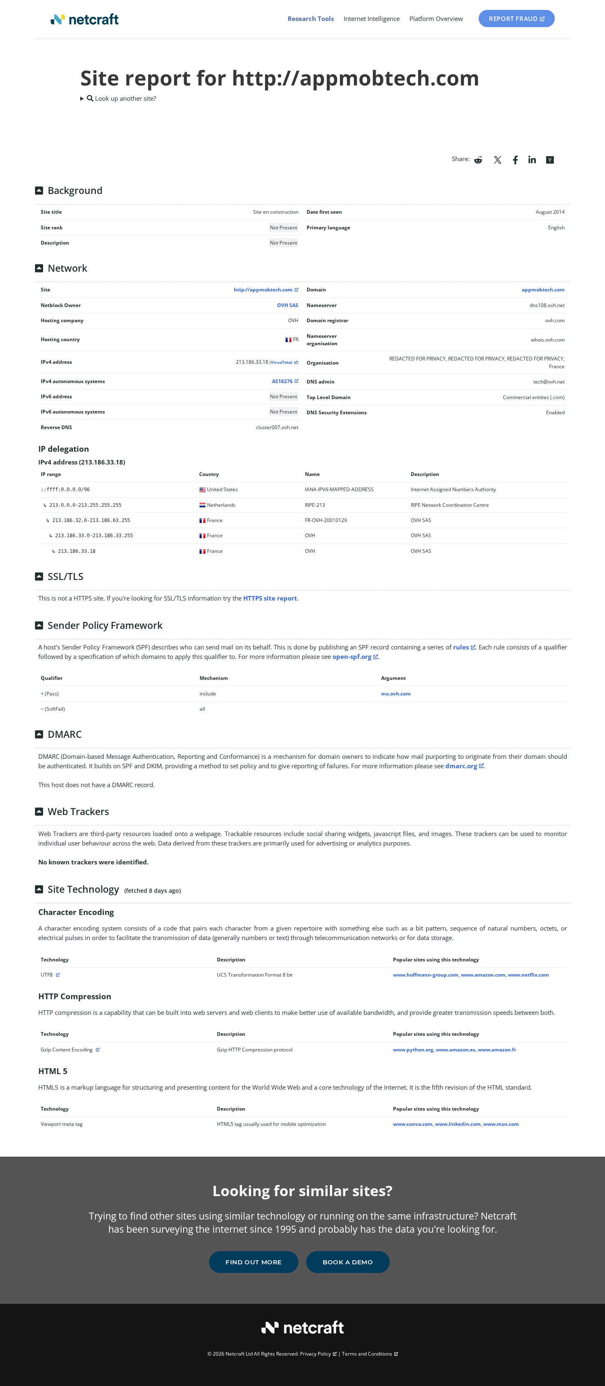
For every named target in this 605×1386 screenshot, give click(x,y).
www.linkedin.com (458, 1123)
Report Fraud (513, 18)
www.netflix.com (528, 974)
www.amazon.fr (497, 1049)
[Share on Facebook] (515, 159)
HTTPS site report (270, 598)
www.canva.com (413, 1123)
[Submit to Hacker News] (550, 159)
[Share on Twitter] (498, 159)
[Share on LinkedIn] (532, 159)
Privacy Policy (315, 1353)
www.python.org (413, 1049)
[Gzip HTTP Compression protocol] (97, 1049)
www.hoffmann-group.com (425, 974)
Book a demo (348, 1262)
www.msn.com (501, 1123)
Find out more (254, 1262)
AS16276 (282, 381)
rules (461, 647)
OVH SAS (287, 305)
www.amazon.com (483, 974)
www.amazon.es (455, 1049)
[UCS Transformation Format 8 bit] (57, 974)
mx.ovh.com (396, 693)
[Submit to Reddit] (478, 159)
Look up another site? (124, 98)
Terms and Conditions (367, 1353)
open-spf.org (352, 656)
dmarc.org (461, 766)
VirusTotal (281, 362)
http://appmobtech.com (263, 289)
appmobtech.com (543, 289)
